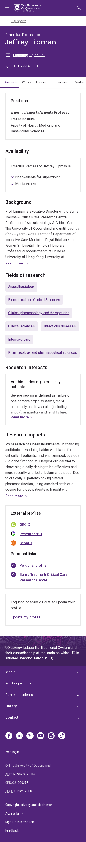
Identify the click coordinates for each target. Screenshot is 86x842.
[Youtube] (40, 736)
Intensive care (19, 339)
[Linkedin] (19, 736)
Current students (19, 695)
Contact (11, 717)
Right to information (19, 822)
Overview (10, 82)
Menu (7, 8)
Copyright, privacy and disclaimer (28, 805)
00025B (23, 782)
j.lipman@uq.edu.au (29, 55)
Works (26, 82)
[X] (30, 736)
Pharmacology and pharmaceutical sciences (42, 352)
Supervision (61, 82)
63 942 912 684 (24, 774)
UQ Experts (18, 21)
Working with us (18, 683)
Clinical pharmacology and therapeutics (38, 313)
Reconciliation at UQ (36, 658)
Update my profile (25, 617)
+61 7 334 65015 (26, 66)
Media (10, 672)
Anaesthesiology (21, 286)
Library (11, 706)
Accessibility (14, 813)
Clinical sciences (21, 326)
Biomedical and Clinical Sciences (34, 300)
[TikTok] (61, 736)
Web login (12, 752)
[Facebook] (8, 736)
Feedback (12, 830)
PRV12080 (24, 791)
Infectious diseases (60, 326)
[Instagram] (51, 736)
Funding (41, 82)
